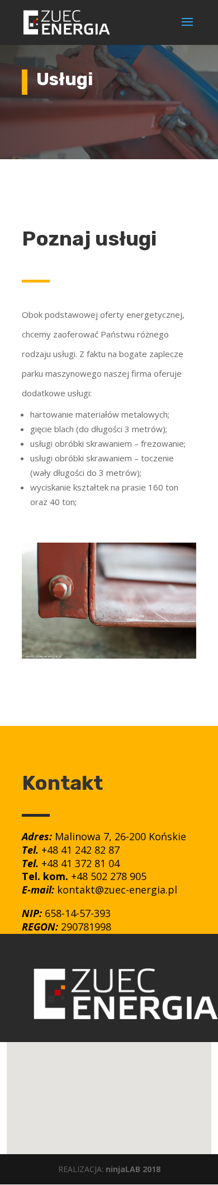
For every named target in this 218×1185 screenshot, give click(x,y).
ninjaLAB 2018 (133, 1169)
